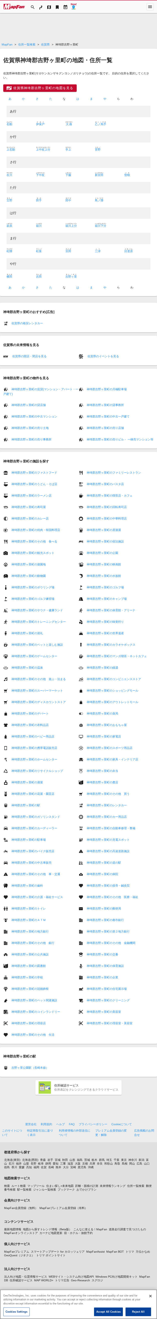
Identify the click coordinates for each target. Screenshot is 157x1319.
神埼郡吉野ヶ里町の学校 (27, 977)
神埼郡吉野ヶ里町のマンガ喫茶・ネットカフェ (117, 656)
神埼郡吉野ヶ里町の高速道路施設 (108, 851)
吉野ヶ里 (71, 276)
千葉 (116, 1159)
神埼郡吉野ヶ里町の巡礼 (27, 633)
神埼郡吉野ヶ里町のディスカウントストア (38, 701)
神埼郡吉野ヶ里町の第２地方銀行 (108, 931)
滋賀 (70, 1163)
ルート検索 (18, 1185)
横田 (9, 276)
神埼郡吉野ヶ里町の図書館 (28, 965)
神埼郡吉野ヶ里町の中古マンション (34, 416)
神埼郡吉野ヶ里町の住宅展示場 (107, 988)
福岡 (36, 1167)
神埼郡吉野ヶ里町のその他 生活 (32, 1034)
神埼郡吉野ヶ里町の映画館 (104, 564)
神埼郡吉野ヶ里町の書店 (102, 782)
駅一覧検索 (24, 1189)
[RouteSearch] (41, 7)
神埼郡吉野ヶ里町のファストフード (34, 472)
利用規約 (46, 1124)
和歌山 (108, 1163)
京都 (85, 1163)
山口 (147, 1163)
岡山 (132, 1163)
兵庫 (92, 1163)
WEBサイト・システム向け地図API (71, 1276)
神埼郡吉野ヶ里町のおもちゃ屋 (107, 724)
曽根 (127, 175)
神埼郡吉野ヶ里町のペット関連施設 (34, 1000)
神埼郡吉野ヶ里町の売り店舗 (105, 428)
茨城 (87, 1159)
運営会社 (31, 1124)
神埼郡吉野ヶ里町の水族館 (104, 575)
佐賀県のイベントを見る (103, 356)
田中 (68, 200)
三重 (63, 1163)
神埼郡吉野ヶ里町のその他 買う (108, 793)
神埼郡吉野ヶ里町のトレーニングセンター (38, 621)
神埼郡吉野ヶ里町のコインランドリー (35, 1011)
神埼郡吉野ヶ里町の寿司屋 (28, 506)
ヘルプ (60, 1124)
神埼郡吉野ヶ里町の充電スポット (108, 839)
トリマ (130, 1251)
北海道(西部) (30, 1159)
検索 (7, 1185)
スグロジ (97, 1280)
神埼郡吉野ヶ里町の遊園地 (28, 564)
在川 (9, 175)
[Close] (150, 1296)
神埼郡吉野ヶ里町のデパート (30, 713)
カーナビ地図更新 (50, 1233)
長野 (33, 1163)
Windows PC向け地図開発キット (116, 1276)
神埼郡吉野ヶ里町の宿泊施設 (105, 541)
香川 (14, 1167)
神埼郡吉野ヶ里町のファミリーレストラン (114, 472)
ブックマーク (66, 1189)
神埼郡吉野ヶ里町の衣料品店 (30, 724)
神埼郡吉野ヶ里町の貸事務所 (105, 405)
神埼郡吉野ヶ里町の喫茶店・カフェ (109, 495)
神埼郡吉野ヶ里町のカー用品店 (107, 816)
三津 (98, 251)
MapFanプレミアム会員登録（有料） (63, 1208)
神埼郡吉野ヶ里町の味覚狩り (105, 621)
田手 (39, 200)
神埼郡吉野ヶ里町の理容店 (28, 1023)
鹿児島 (82, 1167)
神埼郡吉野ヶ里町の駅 (25, 805)
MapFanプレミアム (16, 1251)
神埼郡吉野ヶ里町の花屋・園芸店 (32, 793)
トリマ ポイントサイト (51, 1255)
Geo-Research (80, 1280)
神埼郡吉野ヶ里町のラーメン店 (31, 495)
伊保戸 (40, 124)
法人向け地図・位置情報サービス (25, 1276)
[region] (78, 1304)
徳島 (7, 1167)
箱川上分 (71, 225)
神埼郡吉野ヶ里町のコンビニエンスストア (114, 678)
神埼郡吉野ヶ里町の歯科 (27, 885)
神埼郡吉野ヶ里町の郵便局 (104, 908)
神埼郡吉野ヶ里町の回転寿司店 (107, 506)
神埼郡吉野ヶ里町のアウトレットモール (112, 701)
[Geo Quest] (74, 7)
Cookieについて (121, 1124)
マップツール (36, 1185)
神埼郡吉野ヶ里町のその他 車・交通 (35, 874)
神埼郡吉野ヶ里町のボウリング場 (32, 587)
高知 (29, 1167)
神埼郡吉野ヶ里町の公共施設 (30, 954)
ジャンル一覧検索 (44, 1189)
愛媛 (22, 1167)
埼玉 (109, 1159)
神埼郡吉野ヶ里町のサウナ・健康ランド (37, 610)
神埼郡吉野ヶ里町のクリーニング (108, 1000)
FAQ (72, 1124)
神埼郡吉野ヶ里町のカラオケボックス (111, 644)
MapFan (7, 44)
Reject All (138, 1311)
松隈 (9, 251)
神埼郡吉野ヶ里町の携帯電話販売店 (34, 747)
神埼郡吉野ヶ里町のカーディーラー (34, 828)
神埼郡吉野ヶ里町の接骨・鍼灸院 (108, 885)
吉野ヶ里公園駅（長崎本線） (30, 1067)
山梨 (26, 1163)
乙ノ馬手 (100, 124)
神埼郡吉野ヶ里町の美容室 (104, 1011)
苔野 (98, 149)
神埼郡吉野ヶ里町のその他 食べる (34, 541)
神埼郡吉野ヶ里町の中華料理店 (107, 518)
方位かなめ (143, 1251)
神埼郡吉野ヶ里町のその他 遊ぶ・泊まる (38, 678)
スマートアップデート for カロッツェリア (58, 1251)
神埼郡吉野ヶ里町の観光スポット (32, 552)
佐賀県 (45, 44)
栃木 (94, 1159)
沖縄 (91, 1167)
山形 (72, 1159)
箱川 (39, 225)
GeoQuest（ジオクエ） (19, 1255)
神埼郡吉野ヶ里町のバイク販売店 (32, 851)
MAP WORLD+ (43, 1280)
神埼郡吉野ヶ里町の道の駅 (104, 862)
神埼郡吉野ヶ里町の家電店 (104, 736)
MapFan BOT (115, 1251)
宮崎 (73, 1167)
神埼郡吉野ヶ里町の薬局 (102, 713)
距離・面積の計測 (86, 1185)
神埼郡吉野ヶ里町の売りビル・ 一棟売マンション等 (120, 439)
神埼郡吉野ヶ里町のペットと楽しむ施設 (37, 644)
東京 (124, 1159)
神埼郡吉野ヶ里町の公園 (102, 552)
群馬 (102, 1159)
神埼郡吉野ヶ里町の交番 (102, 954)
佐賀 (44, 1167)
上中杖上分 (43, 149)
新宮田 (99, 175)
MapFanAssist (95, 1251)
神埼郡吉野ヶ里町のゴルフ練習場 (32, 598)
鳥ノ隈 (99, 200)
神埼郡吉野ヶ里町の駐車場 (28, 839)
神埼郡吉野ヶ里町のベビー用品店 (32, 736)
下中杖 (40, 175)
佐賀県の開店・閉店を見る (29, 356)
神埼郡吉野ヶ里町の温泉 (27, 667)
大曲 (69, 124)
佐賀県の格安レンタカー (27, 323)
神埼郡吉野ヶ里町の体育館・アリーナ (111, 610)
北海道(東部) (12, 1159)
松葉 (39, 251)
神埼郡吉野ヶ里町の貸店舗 (28, 405)
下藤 (68, 175)
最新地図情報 (12, 1229)
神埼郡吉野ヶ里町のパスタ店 (105, 483)
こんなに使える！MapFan (90, 1229)
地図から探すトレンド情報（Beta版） (47, 1229)
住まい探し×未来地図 (60, 1185)
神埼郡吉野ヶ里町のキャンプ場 (107, 598)
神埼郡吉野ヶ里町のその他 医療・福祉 (112, 896)
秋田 (65, 1159)
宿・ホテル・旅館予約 (78, 1233)
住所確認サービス (21, 1280)
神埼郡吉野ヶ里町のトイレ (28, 908)
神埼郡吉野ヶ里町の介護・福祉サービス (37, 896)
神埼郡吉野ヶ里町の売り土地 (30, 428)
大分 (66, 1167)
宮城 (58, 1159)
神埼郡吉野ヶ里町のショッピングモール (112, 690)
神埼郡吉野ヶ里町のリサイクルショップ (37, 770)
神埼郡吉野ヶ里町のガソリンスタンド (35, 816)
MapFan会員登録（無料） (21, 1208)
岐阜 (41, 1163)
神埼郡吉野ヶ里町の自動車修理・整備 (111, 828)
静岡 (48, 1163)
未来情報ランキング (113, 1185)
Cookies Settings (16, 1311)
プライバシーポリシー (93, 1124)
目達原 (128, 251)
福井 (19, 1163)
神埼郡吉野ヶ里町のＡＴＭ (28, 919)
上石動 (11, 149)
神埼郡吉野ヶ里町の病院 (102, 874)
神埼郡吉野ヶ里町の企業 (102, 977)
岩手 (50, 1159)
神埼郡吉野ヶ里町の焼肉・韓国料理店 (35, 529)
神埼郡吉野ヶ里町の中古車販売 (31, 862)
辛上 (68, 149)
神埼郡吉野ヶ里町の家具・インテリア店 (112, 759)
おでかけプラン (86, 1189)
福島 (80, 1159)
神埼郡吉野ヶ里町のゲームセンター (34, 656)
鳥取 (117, 1163)
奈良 (100, 1163)
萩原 (9, 225)
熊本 (58, 1167)
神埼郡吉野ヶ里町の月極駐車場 (107, 389)
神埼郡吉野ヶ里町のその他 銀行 (32, 942)
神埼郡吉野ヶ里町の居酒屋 (104, 529)
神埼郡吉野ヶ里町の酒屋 (27, 782)
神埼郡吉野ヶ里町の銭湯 (102, 667)
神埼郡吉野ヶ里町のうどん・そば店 (34, 483)
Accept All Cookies (108, 1311)
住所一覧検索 (26, 44)
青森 (43, 1159)
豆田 (68, 251)
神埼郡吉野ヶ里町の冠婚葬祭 (30, 988)
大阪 (78, 1163)
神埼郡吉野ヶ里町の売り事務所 (31, 439)
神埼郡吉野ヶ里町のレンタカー (107, 805)
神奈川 (132, 1159)
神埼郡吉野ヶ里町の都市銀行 (105, 919)
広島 (139, 1163)
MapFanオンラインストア (21, 1233)
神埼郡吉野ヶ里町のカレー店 (30, 518)
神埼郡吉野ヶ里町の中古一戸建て (108, 416)
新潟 (141, 1159)
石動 (9, 124)
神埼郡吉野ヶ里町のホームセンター (34, 759)
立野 (9, 200)
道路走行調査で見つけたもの (127, 1229)
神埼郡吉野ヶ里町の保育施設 (105, 965)
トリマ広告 (62, 1280)
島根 (125, 1163)
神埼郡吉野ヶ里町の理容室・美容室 (109, 1023)
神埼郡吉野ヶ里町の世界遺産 (105, 633)
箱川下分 (100, 225)
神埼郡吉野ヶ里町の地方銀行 (30, 931)
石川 (11, 1163)
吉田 (39, 276)
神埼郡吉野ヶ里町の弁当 (102, 770)
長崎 (51, 1167)
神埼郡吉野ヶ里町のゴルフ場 (105, 587)
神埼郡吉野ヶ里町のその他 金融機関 (111, 942)
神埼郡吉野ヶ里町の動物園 (28, 575)
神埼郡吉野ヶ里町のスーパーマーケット (37, 690)
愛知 (55, 1163)
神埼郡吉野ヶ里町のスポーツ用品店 (109, 747)
